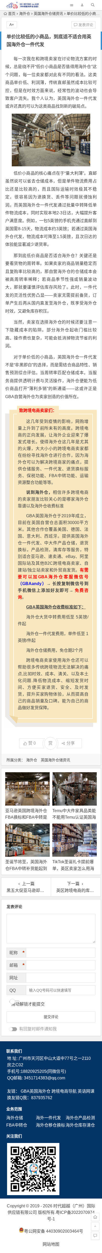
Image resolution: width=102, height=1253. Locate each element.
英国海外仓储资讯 (48, 13)
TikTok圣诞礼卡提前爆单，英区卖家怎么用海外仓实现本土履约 (73, 868)
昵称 (17, 953)
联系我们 (14, 1051)
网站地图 (51, 1244)
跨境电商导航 (64, 1091)
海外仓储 (14, 1118)
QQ (12, 990)
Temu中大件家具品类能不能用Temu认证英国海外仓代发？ (74, 817)
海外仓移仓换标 (50, 1125)
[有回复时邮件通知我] (13, 1029)
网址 (13, 978)
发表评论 (85, 25)
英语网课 (86, 1091)
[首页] (95, 1217)
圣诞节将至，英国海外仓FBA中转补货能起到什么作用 (26, 868)
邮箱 (17, 965)
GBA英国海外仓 (35, 1091)
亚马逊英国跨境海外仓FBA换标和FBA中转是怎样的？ (26, 817)
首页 (11, 13)
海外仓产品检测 (80, 1118)
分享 (70, 743)
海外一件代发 (48, 1118)
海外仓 (24, 13)
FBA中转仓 (16, 1125)
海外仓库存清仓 (80, 1125)
